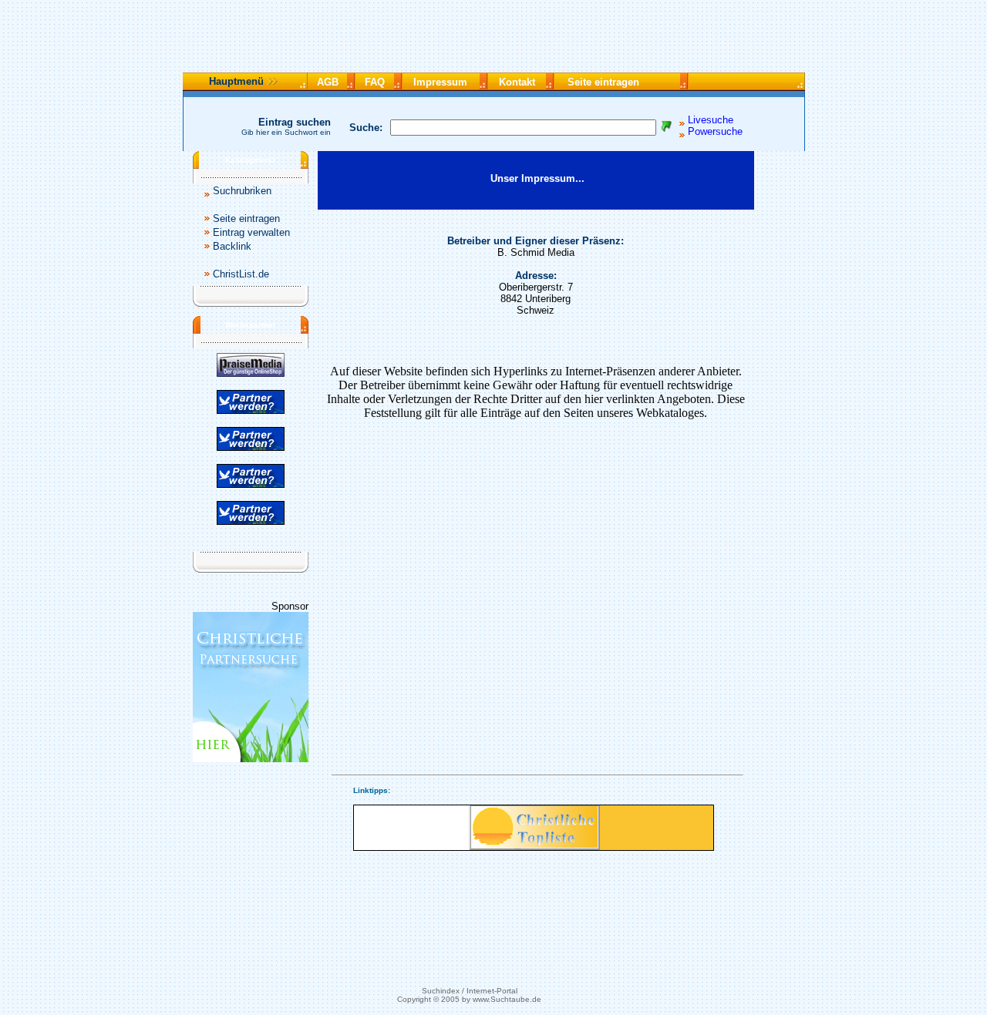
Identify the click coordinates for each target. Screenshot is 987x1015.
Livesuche (710, 120)
